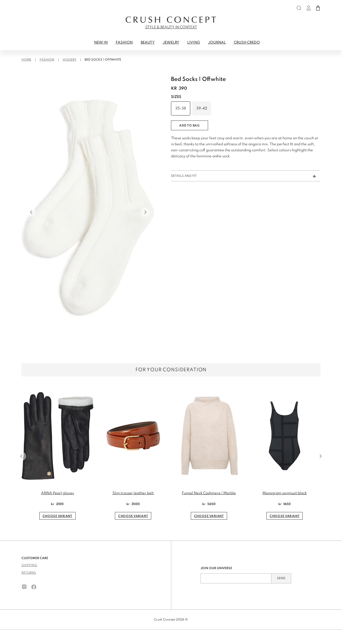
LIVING (193, 42)
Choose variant (57, 516)
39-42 (201, 108)
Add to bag (189, 125)
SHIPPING (29, 565)
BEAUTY (148, 42)
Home (26, 59)
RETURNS (29, 572)
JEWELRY (171, 42)
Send (281, 578)
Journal (217, 42)
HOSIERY (69, 59)
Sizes (176, 97)
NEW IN (101, 42)
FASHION (124, 42)
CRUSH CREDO (247, 42)
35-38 (180, 108)
